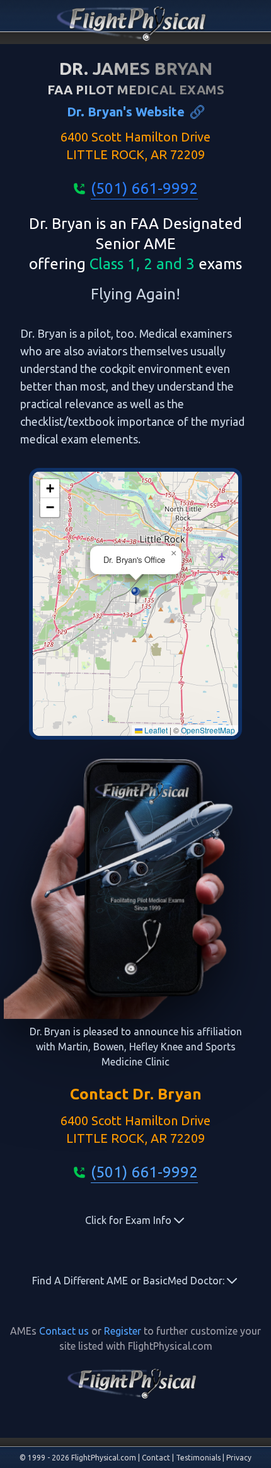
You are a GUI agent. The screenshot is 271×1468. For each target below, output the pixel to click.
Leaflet (155, 730)
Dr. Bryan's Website (126, 111)
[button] (136, 595)
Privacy (238, 1458)
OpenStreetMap (208, 730)
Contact (156, 1458)
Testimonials (198, 1458)
